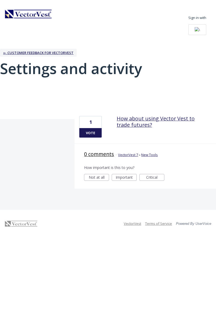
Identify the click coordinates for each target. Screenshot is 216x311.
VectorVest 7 (128, 154)
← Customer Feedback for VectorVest (38, 52)
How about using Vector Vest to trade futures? (156, 121)
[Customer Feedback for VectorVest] (28, 13)
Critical (155, 178)
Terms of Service (158, 223)
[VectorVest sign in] (197, 29)
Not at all (99, 178)
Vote (90, 132)
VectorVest (132, 223)
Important (126, 178)
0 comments (99, 154)
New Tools (149, 154)
